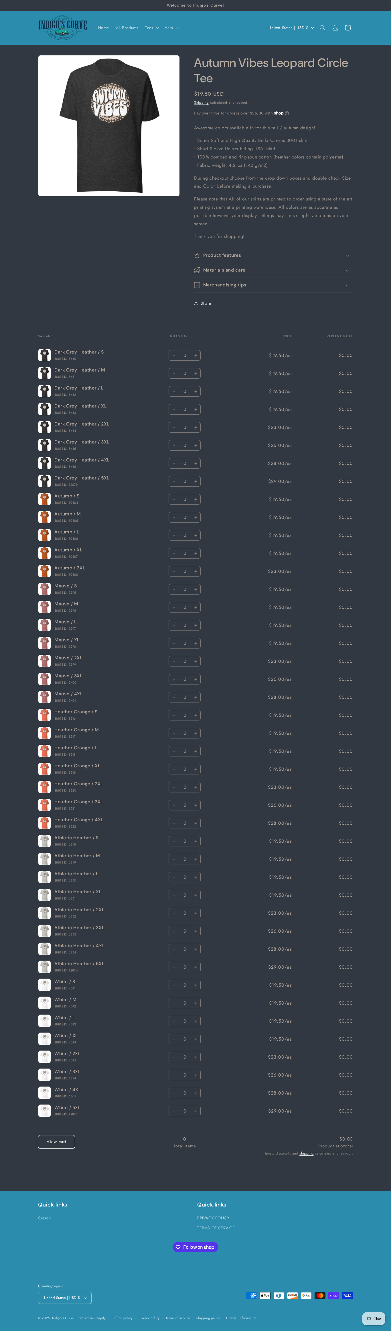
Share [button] (206, 303)
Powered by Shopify (91, 1318)
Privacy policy (149, 1317)
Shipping (201, 102)
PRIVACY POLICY (213, 1218)
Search (44, 1218)
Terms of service (178, 1317)
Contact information (241, 1317)
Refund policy (122, 1317)
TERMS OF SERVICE (216, 1228)
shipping (306, 1153)
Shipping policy (208, 1317)
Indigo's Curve (63, 1318)
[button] (151, 28)
